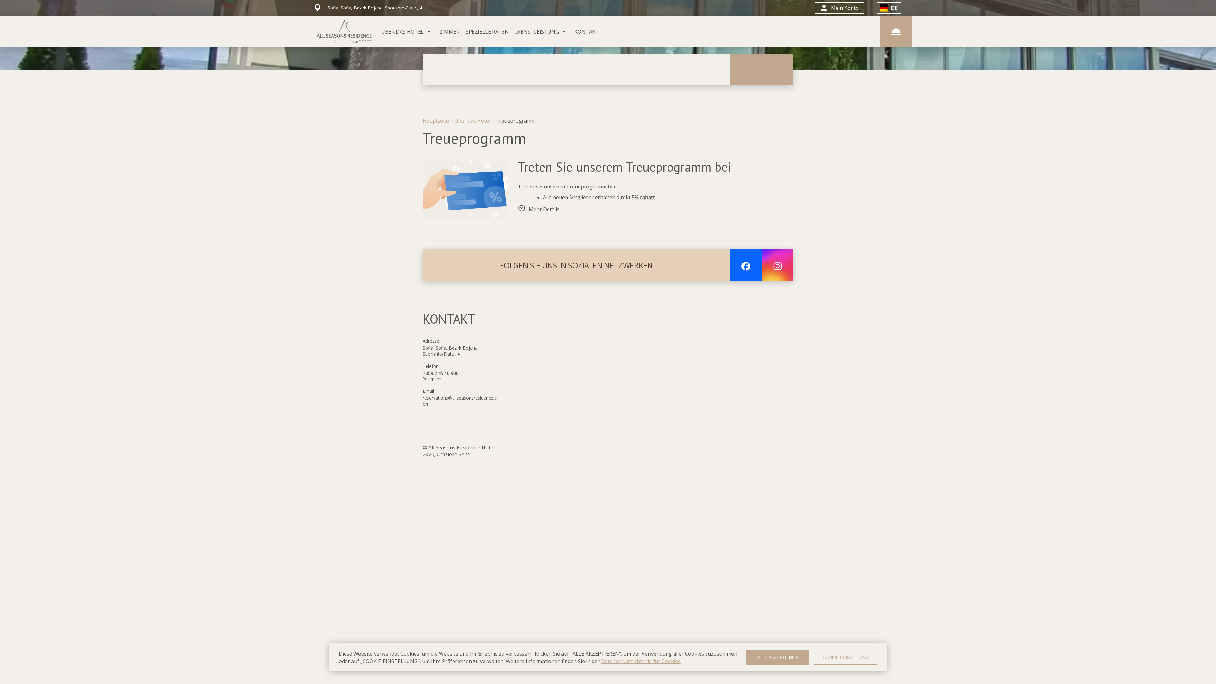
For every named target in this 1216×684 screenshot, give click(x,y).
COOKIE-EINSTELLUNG (846, 657)
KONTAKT (586, 31)
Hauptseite (436, 120)
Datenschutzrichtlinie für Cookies (641, 661)
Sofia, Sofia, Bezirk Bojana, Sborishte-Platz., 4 (451, 351)
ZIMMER (449, 31)
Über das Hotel (472, 120)
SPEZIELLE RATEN (487, 31)
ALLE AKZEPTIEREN (777, 657)
